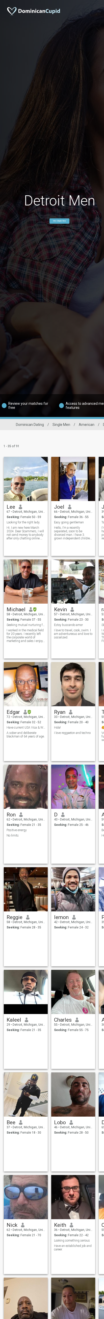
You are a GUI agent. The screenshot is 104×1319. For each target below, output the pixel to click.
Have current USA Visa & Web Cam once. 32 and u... (26, 727)
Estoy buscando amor (68, 625)
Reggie (14, 917)
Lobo (60, 1122)
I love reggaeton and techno (72, 733)
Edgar (13, 712)
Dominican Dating (30, 425)
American (86, 425)
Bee (11, 1122)
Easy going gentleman (69, 522)
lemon (61, 917)
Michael (16, 609)
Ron (11, 815)
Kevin (60, 609)
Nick (12, 1225)
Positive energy (17, 830)
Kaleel (14, 1020)
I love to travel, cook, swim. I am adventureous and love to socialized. (73, 634)
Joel (59, 507)
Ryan (59, 712)
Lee (11, 507)
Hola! (57, 727)
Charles (63, 1020)
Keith (60, 1225)
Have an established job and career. (73, 1247)
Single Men (61, 425)
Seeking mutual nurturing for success (26, 625)
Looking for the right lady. (23, 522)
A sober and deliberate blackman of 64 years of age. (26, 734)
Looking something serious (72, 1240)
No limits (13, 835)
